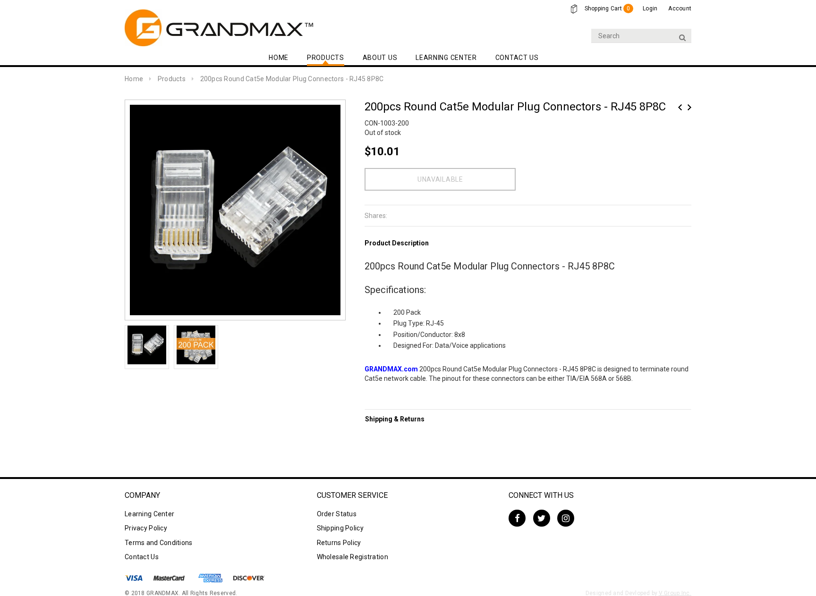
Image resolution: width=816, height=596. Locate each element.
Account (679, 8)
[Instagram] (565, 518)
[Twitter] (541, 518)
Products (172, 79)
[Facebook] (517, 518)
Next (689, 107)
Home (134, 79)
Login (650, 8)
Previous (680, 107)
